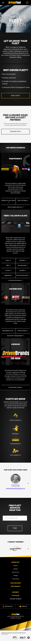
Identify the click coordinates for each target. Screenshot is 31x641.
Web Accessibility (4, 634)
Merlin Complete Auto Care (15, 207)
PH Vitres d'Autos (22, 330)
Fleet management (15, 455)
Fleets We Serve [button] (15, 583)
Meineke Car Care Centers (8, 200)
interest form (15, 131)
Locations (15, 569)
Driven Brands (15, 595)
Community (15, 592)
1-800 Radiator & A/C (8, 330)
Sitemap (15, 575)
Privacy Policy (15, 579)
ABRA (8, 265)
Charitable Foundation (15, 598)
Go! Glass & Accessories (15, 280)
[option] (15, 482)
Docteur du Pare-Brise (22, 275)
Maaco (8, 260)
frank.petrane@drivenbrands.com (15, 488)
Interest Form (15, 572)
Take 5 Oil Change (22, 200)
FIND (15, 528)
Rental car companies (15, 420)
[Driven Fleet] (14, 2)
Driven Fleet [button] (15, 562)
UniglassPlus (7, 275)
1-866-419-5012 (9, 606)
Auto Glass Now (22, 265)
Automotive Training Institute (15, 335)
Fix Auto (7, 270)
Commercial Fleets (15, 443)
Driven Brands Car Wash (15, 387)
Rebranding (15, 433)
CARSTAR (22, 260)
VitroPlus (22, 270)
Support (15, 565)
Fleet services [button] (15, 586)
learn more (15, 96)
